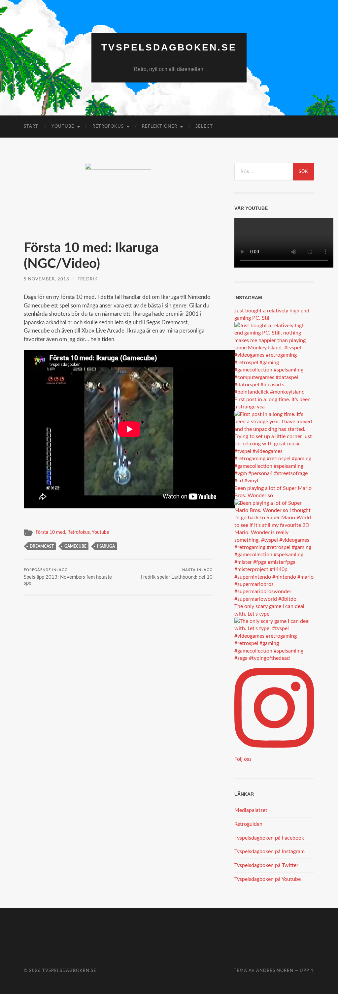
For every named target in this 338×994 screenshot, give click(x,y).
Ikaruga (106, 546)
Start (31, 126)
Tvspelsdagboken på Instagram (269, 851)
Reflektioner (159, 126)
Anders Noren (274, 971)
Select (204, 126)
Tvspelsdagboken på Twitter (266, 865)
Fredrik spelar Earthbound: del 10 (177, 574)
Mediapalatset (250, 810)
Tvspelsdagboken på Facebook (269, 838)
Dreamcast (42, 546)
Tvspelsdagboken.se (169, 47)
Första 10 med (50, 532)
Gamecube (75, 546)
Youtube (62, 126)
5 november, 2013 (46, 279)
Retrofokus (108, 126)
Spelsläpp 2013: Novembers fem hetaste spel (68, 577)
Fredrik (88, 279)
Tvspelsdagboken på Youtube (267, 879)
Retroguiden (248, 824)
